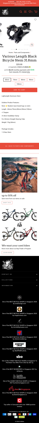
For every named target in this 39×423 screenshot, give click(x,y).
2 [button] (13, 49)
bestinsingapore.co (20, 395)
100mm (19, 84)
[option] (19, 3)
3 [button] (14, 49)
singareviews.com (20, 315)
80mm (23, 80)
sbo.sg (31, 362)
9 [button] (24, 49)
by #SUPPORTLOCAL (19, 351)
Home (11, 52)
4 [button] (16, 49)
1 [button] (11, 49)
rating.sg (19, 371)
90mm (31, 80)
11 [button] (27, 49)
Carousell (15, 404)
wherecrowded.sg (20, 339)
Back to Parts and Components (21, 146)
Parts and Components (21, 52)
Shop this (7, 202)
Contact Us (7, 274)
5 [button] (18, 49)
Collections (7, 280)
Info (28, 72)
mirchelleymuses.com (20, 327)
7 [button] (21, 49)
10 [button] (26, 49)
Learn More (7, 252)
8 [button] (23, 49)
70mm (15, 80)
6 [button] (19, 49)
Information (7, 285)
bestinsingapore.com (22, 383)
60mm (7, 80)
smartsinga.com (20, 303)
